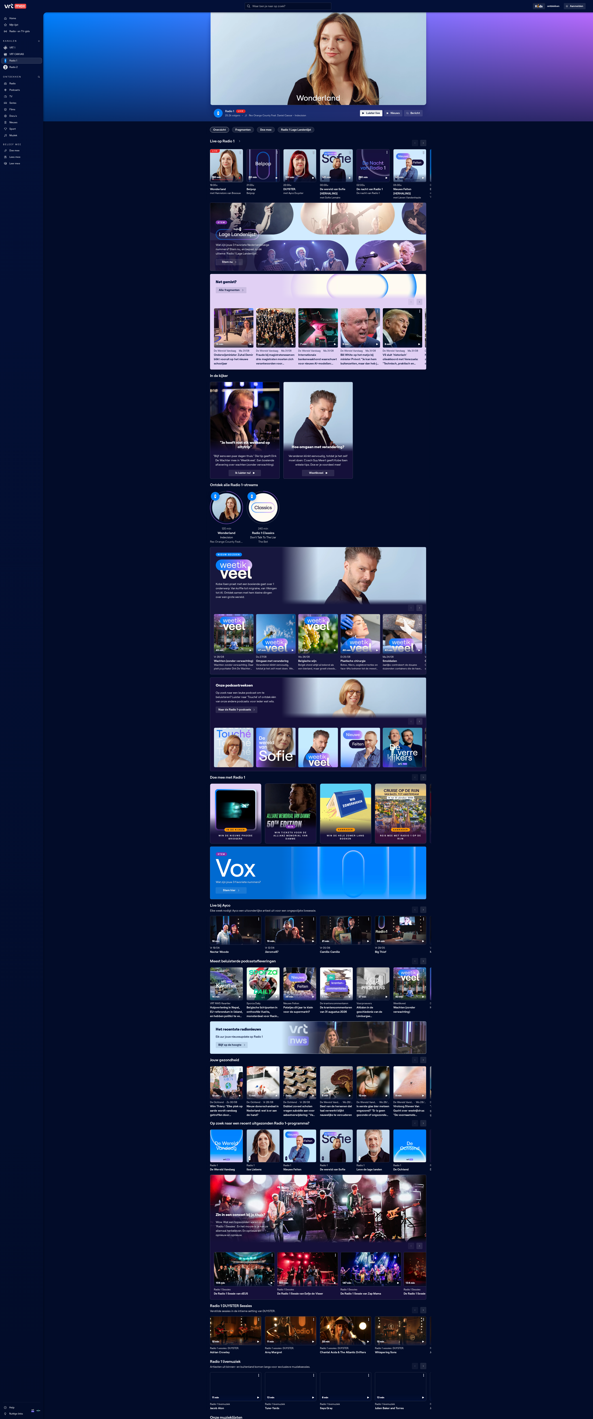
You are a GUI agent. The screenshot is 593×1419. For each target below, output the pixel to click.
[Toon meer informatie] (240, 152)
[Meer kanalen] (39, 41)
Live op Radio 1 (222, 141)
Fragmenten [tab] (243, 129)
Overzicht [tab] (219, 129)
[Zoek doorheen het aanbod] (39, 77)
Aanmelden (576, 6)
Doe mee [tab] (265, 129)
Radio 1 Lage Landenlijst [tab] (296, 129)
